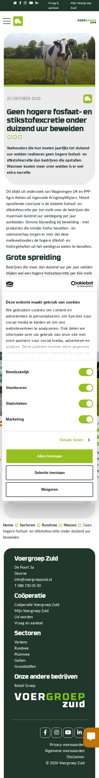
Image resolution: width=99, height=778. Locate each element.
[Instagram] (25, 3)
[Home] (15, 3)
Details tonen (71, 440)
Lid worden (23, 617)
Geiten (19, 661)
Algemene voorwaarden (65, 751)
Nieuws (70, 525)
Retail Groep (24, 686)
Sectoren (27, 525)
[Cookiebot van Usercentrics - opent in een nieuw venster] (71, 284)
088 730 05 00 (29, 586)
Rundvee (49, 525)
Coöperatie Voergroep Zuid (36, 605)
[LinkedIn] (36, 3)
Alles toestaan (49, 456)
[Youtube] (31, 3)
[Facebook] (20, 3)
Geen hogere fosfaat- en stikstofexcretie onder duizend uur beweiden (47, 531)
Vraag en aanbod (28, 623)
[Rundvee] (18, 21)
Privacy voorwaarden (67, 745)
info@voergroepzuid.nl (33, 580)
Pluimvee (22, 655)
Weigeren (49, 489)
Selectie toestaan (50, 472)
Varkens (20, 642)
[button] (91, 737)
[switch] (86, 388)
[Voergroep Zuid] (86, 21)
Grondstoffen (25, 667)
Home (8, 525)
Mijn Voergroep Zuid (31, 611)
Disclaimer (76, 757)
